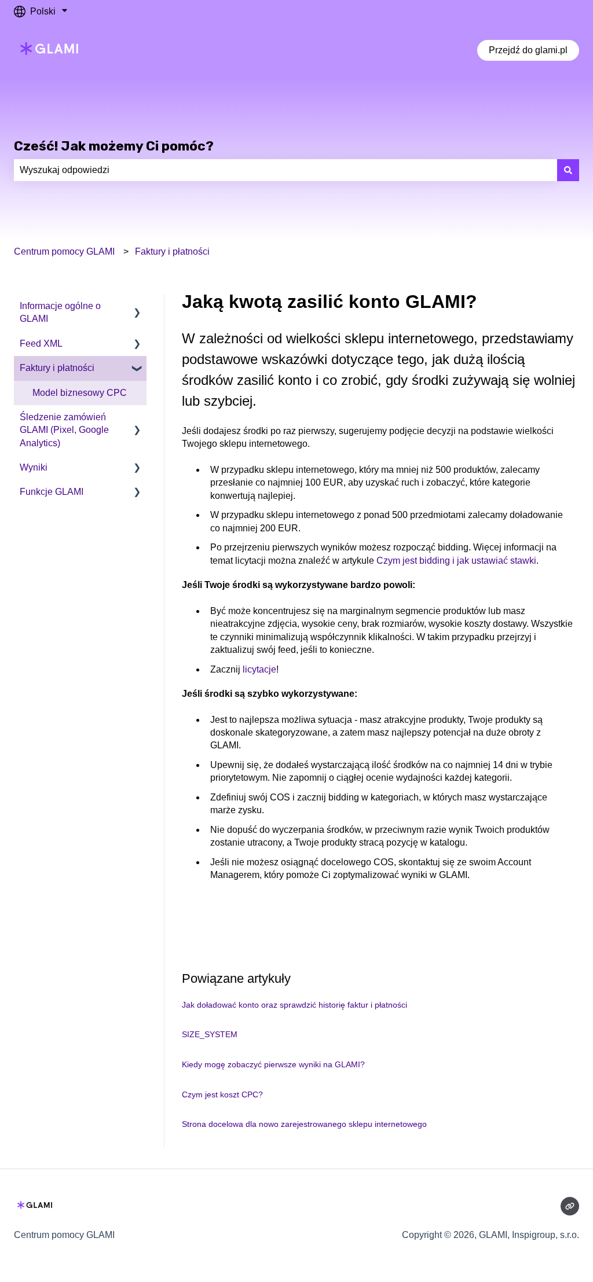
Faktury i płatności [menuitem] (57, 368)
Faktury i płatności (172, 251)
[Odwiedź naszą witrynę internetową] (570, 1206)
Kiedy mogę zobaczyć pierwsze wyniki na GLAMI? (273, 1064)
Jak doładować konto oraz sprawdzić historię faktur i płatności (294, 1004)
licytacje (259, 669)
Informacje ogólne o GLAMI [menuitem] (60, 312)
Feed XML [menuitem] (41, 343)
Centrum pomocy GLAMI (64, 251)
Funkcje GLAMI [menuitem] (51, 492)
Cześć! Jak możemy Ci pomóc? (114, 146)
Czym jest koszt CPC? (222, 1094)
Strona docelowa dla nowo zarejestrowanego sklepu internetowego (304, 1124)
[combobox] (285, 170)
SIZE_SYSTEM (209, 1034)
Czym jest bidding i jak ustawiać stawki (456, 560)
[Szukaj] (568, 170)
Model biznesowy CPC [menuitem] (79, 393)
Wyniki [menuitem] (33, 467)
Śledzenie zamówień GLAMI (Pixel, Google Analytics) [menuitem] (64, 430)
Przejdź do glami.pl (528, 50)
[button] (137, 307)
